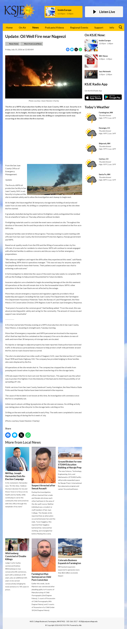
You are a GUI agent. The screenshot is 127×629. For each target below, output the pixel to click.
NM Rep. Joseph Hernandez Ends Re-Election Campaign (15, 476)
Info (112, 27)
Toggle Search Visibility (120, 27)
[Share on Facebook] (67, 49)
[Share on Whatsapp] (80, 49)
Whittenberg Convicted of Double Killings (15, 556)
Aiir (80, 625)
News (35, 27)
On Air (22, 27)
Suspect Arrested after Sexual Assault (43, 487)
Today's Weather (97, 107)
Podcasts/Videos (54, 27)
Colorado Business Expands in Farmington (69, 562)
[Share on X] (76, 49)
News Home (13, 44)
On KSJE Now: (95, 35)
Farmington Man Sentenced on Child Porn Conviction (41, 577)
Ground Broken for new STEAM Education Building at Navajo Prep (69, 464)
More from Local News (33, 44)
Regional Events (79, 27)
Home (9, 27)
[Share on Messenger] (72, 49)
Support (98, 27)
